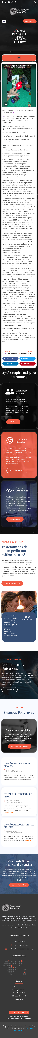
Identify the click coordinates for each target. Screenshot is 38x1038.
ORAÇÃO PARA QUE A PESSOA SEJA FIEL (19, 826)
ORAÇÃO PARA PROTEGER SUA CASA (17, 765)
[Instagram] (12, 2)
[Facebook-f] (11, 1012)
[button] (35, 2)
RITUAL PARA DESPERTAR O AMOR (18, 795)
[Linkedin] (15, 2)
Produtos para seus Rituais (18, 729)
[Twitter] (15, 1012)
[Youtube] (23, 1012)
